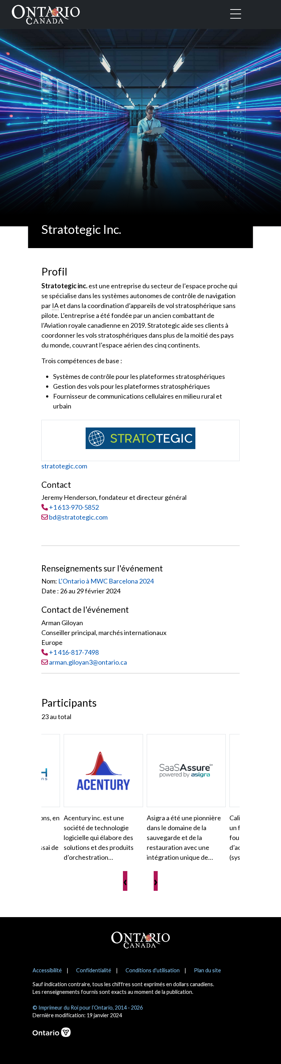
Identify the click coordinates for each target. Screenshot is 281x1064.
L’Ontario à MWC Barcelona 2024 (106, 581)
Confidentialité (93, 970)
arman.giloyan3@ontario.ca (88, 662)
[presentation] (125, 881)
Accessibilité (47, 970)
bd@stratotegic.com (78, 517)
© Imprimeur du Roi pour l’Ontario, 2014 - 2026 (88, 1007)
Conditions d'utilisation (152, 970)
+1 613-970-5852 (74, 507)
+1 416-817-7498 (74, 652)
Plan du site (207, 970)
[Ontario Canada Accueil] (45, 13)
